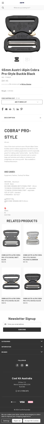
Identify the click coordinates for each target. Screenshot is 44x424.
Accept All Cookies (32, 421)
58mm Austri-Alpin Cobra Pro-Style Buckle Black (11, 300)
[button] (25, 84)
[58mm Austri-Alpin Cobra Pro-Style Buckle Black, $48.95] (11, 282)
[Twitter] (14, 109)
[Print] (10, 109)
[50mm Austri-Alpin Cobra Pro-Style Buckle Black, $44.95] (33, 282)
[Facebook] (3, 109)
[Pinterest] (21, 109)
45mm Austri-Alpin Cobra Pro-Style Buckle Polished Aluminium (32, 257)
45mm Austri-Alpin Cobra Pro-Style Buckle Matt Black (11, 257)
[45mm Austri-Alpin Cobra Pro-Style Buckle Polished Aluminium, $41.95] (33, 238)
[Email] (6, 109)
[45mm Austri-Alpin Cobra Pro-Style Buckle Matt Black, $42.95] (11, 238)
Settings (6, 421)
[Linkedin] (18, 109)
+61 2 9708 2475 (23, 391)
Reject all (17, 421)
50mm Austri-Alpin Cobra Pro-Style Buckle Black (32, 300)
